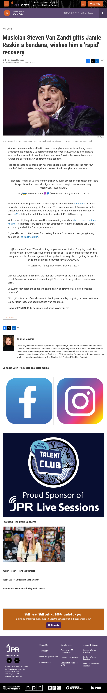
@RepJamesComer (21, 249)
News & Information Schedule (91, 665)
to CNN (16, 214)
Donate (96, 4)
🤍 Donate (53, 625)
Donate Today (66, 645)
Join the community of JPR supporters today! (70, 619)
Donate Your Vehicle (69, 658)
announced (79, 203)
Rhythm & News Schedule (89, 658)
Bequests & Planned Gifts (69, 664)
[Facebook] (29, 401)
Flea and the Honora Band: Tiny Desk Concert (24, 588)
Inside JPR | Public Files (48, 657)
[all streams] (103, 13)
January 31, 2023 (70, 265)
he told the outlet (29, 237)
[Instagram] (80, 401)
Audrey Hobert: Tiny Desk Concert (19, 570)
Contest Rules (45, 663)
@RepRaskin (57, 252)
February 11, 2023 (79, 193)
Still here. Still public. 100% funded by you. (53, 614)
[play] (7, 13)
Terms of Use (44, 651)
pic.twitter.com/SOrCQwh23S (64, 259)
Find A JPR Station (90, 645)
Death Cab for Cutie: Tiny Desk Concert (21, 579)
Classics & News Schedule (89, 651)
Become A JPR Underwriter (67, 651)
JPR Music (7, 28)
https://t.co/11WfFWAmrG (53, 187)
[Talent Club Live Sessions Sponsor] (53, 475)
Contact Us (43, 645)
